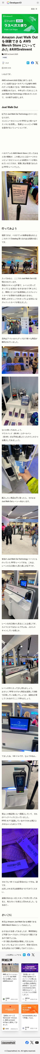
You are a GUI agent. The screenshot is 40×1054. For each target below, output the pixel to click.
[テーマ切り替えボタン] (37, 2)
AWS (5, 57)
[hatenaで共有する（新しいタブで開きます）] (28, 62)
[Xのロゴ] (31, 1042)
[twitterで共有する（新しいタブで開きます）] (37, 62)
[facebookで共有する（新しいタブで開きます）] (32, 62)
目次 (33, 9)
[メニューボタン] (3, 2)
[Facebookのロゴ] (27, 1042)
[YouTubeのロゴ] (37, 1042)
